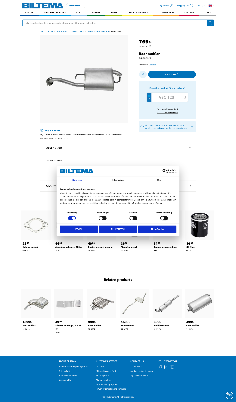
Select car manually (167, 112)
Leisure (96, 12)
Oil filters (190, 247)
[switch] (103, 218)
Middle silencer (161, 325)
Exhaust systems (77, 31)
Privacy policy (102, 375)
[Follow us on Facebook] (160, 367)
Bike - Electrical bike (55, 12)
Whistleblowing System (106, 384)
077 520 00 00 (136, 366)
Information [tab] (118, 180)
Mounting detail (129, 247)
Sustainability (65, 380)
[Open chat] (229, 395)
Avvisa (78, 229)
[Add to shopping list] (143, 74)
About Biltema (67, 361)
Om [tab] (159, 180)
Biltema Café (64, 371)
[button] (211, 5)
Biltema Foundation (68, 375)
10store (152, 64)
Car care (189, 12)
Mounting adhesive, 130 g (68, 247)
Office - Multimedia (138, 12)
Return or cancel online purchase (111, 388)
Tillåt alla (157, 229)
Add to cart (170, 74)
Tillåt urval (118, 229)
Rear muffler (29, 325)
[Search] (210, 23)
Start (42, 31)
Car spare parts (62, 31)
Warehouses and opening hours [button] (73, 366)
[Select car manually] (191, 126)
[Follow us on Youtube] (172, 368)
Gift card (100, 366)
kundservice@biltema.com (142, 371)
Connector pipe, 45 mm (165, 247)
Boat (78, 12)
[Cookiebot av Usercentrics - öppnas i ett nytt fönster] (164, 171)
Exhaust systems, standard (98, 31)
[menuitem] (29, 13)
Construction (166, 12)
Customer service (106, 361)
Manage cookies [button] (103, 380)
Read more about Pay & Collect (53, 138)
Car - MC (29, 12)
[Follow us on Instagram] (166, 367)
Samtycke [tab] (77, 180)
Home (114, 12)
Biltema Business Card (106, 371)
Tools (208, 12)
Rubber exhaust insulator (100, 247)
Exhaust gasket (30, 247)
